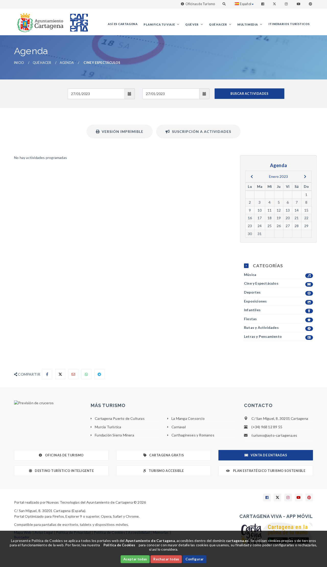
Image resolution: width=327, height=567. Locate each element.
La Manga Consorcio (188, 418)
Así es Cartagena (122, 24)
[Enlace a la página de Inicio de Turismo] (77, 20)
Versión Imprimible (121, 131)
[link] (39, 20)
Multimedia (248, 24)
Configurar (194, 559)
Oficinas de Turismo (200, 4)
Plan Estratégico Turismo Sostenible (268, 471)
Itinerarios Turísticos (289, 24)
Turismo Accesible (166, 471)
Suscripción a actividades (200, 131)
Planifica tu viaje (159, 24)
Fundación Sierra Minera (114, 435)
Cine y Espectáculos (261, 283)
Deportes (252, 292)
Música (250, 274)
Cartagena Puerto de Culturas (120, 418)
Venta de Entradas (269, 455)
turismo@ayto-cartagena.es (274, 435)
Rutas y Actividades (261, 327)
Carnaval (178, 427)
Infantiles (252, 310)
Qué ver (192, 24)
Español (245, 4)
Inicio (19, 63)
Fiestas (250, 319)
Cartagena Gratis (166, 455)
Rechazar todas (166, 559)
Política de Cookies (119, 545)
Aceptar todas (135, 559)
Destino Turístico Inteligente (64, 471)
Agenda (67, 63)
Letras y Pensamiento (263, 336)
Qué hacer (218, 24)
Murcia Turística (108, 427)
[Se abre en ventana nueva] (48, 403)
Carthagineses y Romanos (192, 435)
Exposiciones (255, 301)
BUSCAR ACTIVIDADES (249, 94)
